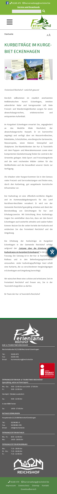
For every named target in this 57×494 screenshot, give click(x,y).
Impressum (11, 485)
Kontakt (45, 485)
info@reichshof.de (17, 428)
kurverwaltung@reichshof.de (37, 3)
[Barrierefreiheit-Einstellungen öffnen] (52, 252)
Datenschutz (23, 485)
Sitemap (35, 485)
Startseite (8, 34)
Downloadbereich (28, 489)
